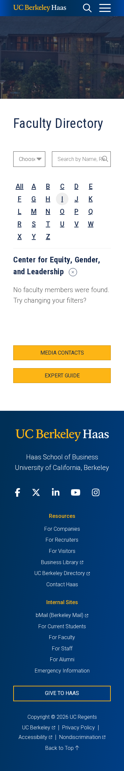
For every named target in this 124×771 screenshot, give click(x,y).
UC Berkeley (38, 727)
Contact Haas (62, 584)
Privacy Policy (78, 727)
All (19, 186)
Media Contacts (62, 353)
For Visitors (62, 551)
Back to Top (60, 748)
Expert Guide (62, 375)
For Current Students (62, 626)
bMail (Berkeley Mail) (62, 615)
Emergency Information (62, 671)
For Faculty (62, 637)
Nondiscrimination (82, 737)
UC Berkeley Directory (62, 573)
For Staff (62, 648)
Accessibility (35, 737)
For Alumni (62, 659)
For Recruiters (62, 540)
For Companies (62, 529)
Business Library (62, 562)
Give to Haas (62, 693)
